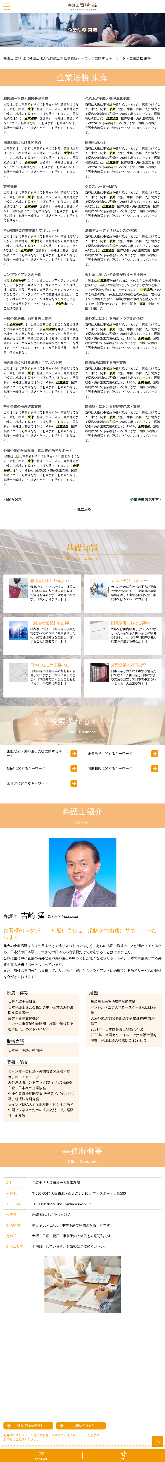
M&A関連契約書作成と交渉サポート (31, 230)
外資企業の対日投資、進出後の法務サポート (37, 450)
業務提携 (10, 186)
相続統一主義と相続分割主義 (25, 98)
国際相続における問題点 (22, 142)
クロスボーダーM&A (101, 186)
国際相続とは (95, 142)
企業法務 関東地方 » (146, 499)
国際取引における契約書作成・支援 (112, 406)
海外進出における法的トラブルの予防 (114, 318)
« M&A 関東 (12, 499)
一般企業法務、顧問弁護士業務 (27, 318)
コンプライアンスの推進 (22, 274)
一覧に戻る (82, 509)
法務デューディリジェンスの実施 (111, 230)
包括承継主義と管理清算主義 (107, 98)
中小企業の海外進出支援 (22, 406)
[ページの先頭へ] (157, 1441)
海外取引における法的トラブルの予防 (32, 362)
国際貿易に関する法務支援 (105, 362)
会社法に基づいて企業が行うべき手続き (116, 274)
